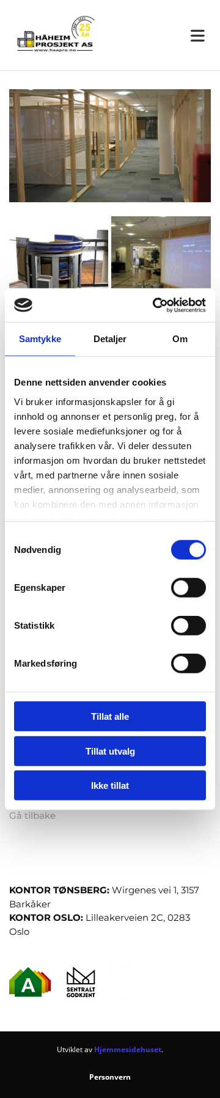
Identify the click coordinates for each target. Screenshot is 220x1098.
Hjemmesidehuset (127, 1049)
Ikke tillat (110, 785)
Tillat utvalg (110, 750)
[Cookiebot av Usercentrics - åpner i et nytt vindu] (155, 305)
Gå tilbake (32, 815)
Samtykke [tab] (40, 339)
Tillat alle (110, 716)
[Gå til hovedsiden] (55, 35)
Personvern (110, 1077)
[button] (165, 35)
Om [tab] (180, 339)
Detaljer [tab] (110, 339)
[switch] (188, 588)
